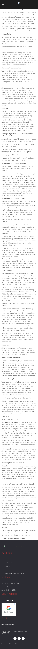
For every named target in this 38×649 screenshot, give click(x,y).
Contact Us (8, 562)
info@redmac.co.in (8, 624)
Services (7, 570)
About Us (7, 566)
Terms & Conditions (7, 644)
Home (6, 559)
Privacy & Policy (19, 644)
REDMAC (6, 633)
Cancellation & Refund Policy (14, 573)
